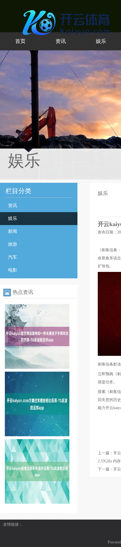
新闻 (12, 231)
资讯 (60, 41)
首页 (20, 41)
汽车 (12, 257)
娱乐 (101, 41)
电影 (12, 270)
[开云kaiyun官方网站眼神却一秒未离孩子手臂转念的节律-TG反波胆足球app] (37, 367)
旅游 (12, 244)
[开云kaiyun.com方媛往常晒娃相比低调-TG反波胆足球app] (37, 435)
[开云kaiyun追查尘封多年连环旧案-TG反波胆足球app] (37, 502)
